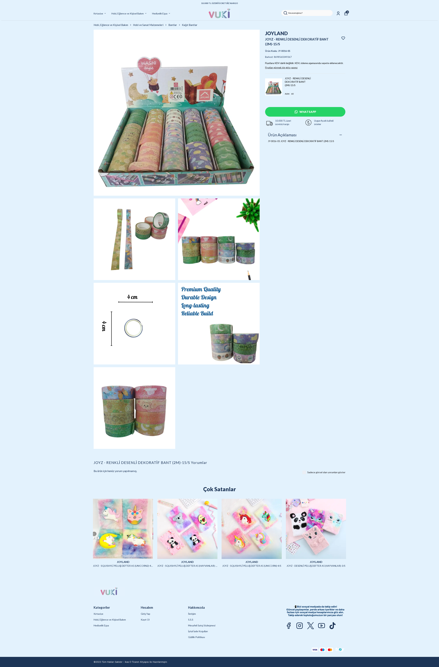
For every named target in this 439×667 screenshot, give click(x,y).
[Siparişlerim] (338, 13)
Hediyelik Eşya (159, 13)
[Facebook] (288, 625)
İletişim (192, 613)
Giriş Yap (145, 613)
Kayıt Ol (145, 619)
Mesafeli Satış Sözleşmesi (201, 625)
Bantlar (172, 24)
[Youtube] (321, 625)
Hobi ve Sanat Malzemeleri (148, 24)
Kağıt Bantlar (189, 24)
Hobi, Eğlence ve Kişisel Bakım (127, 13)
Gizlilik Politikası (196, 637)
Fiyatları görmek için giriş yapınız (281, 67)
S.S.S (190, 619)
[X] (310, 625)
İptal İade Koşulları (198, 631)
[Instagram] (299, 625)
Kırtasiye (98, 13)
